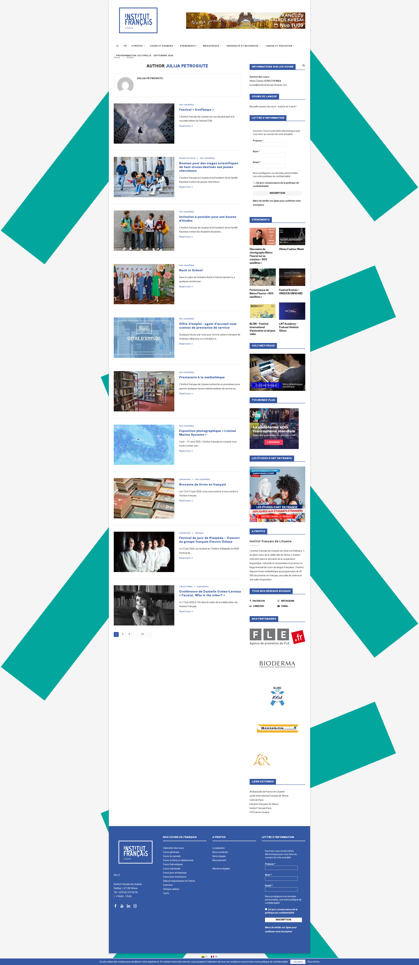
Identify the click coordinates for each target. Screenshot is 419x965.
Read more (185, 126)
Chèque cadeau (171, 889)
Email (257, 162)
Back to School (191, 270)
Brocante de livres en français (202, 484)
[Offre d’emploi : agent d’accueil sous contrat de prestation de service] (144, 337)
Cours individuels (171, 868)
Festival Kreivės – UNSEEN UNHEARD (291, 292)
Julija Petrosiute (150, 78)
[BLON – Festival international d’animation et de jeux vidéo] (263, 311)
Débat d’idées (185, 586)
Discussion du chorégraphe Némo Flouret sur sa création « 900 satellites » (261, 256)
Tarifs (166, 893)
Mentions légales (221, 868)
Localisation (218, 848)
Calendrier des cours (173, 848)
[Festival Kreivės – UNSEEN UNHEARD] (292, 277)
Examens (168, 885)
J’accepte (298, 961)
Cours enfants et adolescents (178, 860)
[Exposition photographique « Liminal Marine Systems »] (144, 445)
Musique (199, 533)
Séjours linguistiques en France (179, 881)
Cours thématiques (173, 864)
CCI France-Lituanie (260, 812)
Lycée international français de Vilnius (269, 795)
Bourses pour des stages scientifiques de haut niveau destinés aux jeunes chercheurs (208, 167)
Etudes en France (187, 158)
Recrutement (219, 860)
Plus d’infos (313, 962)
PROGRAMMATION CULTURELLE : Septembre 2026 (144, 55)
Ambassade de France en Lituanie (267, 791)
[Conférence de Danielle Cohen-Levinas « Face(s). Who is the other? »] (144, 605)
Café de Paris (257, 800)
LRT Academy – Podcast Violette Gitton (289, 327)
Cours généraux (171, 852)
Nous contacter (220, 852)
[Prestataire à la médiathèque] (144, 391)
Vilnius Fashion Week (291, 249)
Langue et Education (279, 46)
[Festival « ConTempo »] (144, 123)
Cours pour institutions (174, 876)
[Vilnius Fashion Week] (292, 236)
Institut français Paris (261, 808)
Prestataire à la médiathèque (202, 377)
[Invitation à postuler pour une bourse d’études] (144, 230)
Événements (188, 46)
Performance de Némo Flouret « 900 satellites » (261, 293)
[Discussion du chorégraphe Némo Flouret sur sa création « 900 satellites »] (263, 236)
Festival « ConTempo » (196, 109)
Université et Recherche (242, 46)
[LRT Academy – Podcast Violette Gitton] (292, 311)
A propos (137, 46)
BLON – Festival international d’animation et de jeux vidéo (262, 329)
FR (115, 875)
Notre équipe (219, 856)
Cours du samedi (171, 856)
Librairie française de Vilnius (264, 804)
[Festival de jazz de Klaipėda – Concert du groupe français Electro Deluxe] (144, 552)
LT (119, 875)
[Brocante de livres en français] (144, 498)
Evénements (185, 479)
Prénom (258, 140)
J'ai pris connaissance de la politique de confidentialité (276, 184)
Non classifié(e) (186, 104)
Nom (256, 151)
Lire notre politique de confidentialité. (272, 176)
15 (142, 634)
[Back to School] (144, 284)
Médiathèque (211, 46)
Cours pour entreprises (175, 872)
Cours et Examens (161, 46)
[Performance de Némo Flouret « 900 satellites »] (263, 277)
